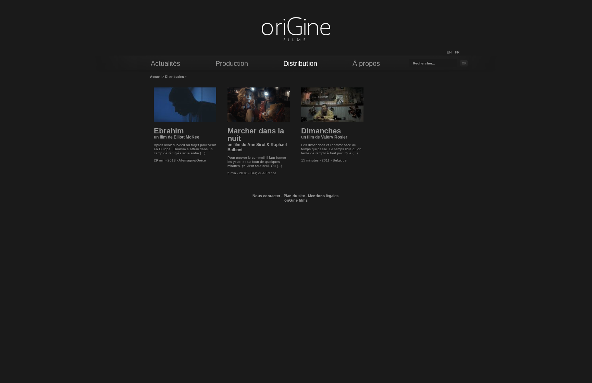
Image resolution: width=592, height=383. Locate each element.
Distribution (174, 77)
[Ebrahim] (185, 121)
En (449, 52)
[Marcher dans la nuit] (258, 121)
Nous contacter (266, 196)
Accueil (156, 77)
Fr (457, 52)
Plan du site (294, 196)
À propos (366, 63)
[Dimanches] (332, 121)
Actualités (165, 63)
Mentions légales (323, 196)
